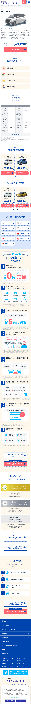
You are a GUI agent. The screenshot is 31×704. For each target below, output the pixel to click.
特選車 (3, 649)
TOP (2, 5)
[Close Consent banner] (28, 686)
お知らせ (4, 663)
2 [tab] (15, 176)
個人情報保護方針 (21, 684)
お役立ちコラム (5, 660)
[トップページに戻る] (9, 2)
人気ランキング (5, 641)
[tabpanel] (7, 164)
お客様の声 (4, 658)
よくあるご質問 (21, 658)
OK (21, 700)
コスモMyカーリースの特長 (8, 629)
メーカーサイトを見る (5, 28)
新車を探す (4, 633)
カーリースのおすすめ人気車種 (9, 645)
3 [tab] (17, 176)
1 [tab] (13, 176)
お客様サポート (21, 666)
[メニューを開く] (29, 2)
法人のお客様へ (21, 663)
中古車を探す (5, 637)
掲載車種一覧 (5, 654)
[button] (24, 2)
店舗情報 (19, 660)
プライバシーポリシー (9, 684)
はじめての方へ (7, 621)
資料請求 (4, 666)
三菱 (19, 5)
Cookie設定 (10, 700)
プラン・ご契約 (5, 625)
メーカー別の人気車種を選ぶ (10, 5)
